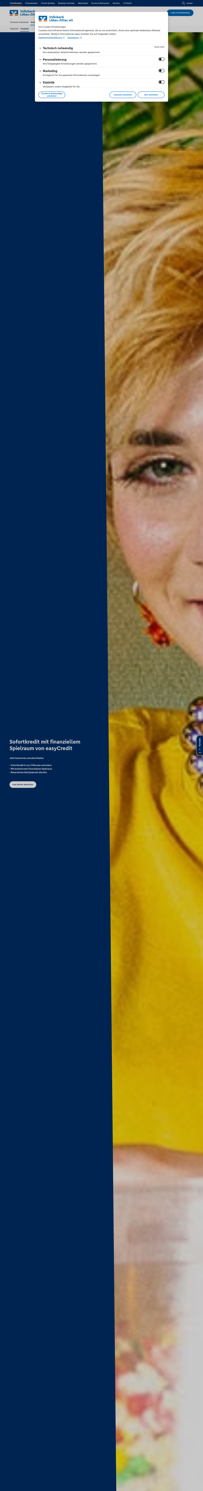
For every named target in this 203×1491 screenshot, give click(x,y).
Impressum (73, 37)
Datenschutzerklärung (50, 37)
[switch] (162, 59)
